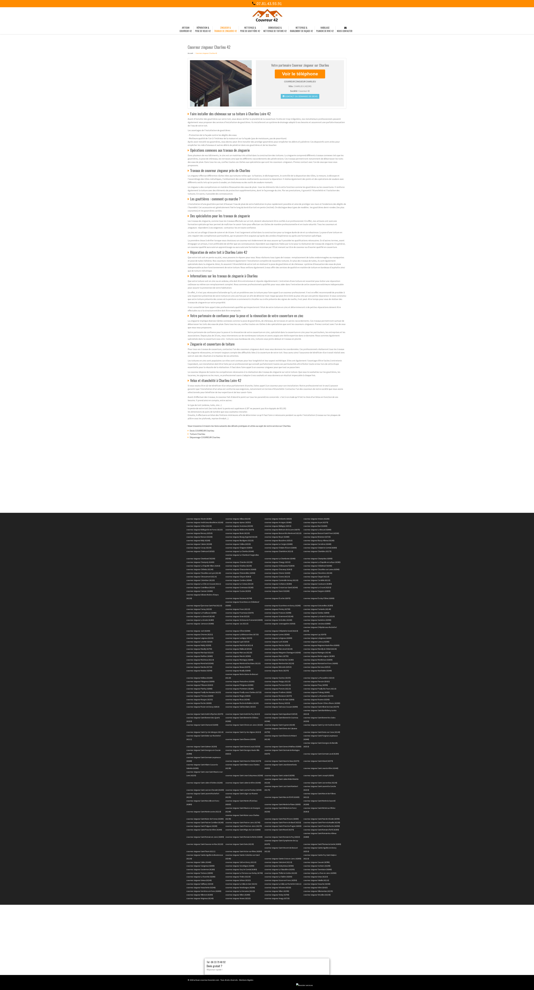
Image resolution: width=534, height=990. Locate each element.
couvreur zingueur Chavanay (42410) (278, 569)
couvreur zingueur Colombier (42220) (200, 580)
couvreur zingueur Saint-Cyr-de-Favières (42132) (321, 725)
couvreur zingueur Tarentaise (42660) (317, 869)
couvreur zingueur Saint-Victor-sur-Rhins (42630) (243, 851)
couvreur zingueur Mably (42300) (198, 645)
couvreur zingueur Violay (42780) (276, 895)
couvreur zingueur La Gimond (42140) (200, 616)
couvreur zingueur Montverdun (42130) (279, 663)
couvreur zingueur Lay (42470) (314, 634)
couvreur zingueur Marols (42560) (238, 656)
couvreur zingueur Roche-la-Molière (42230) (242, 703)
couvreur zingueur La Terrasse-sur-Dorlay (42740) (244, 873)
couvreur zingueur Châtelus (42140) (199, 569)
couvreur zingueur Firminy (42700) (277, 609)
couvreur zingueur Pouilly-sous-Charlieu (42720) (243, 692)
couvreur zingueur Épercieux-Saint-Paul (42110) (204, 605)
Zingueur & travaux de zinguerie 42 (225, 29)
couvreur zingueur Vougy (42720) (277, 898)
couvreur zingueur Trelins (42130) (238, 876)
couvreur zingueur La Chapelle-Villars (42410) (203, 566)
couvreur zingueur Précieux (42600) (199, 696)
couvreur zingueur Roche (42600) (199, 703)
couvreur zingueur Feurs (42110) (237, 609)
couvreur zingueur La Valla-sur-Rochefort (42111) (282, 884)
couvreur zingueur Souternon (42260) (200, 869)
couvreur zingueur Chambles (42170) (317, 551)
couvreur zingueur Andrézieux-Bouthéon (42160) (204, 522)
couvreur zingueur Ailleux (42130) (237, 519)
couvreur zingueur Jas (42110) (236, 623)
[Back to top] (526, 982)
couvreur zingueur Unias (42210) (315, 876)
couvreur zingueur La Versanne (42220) (240, 891)
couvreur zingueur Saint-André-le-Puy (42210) (242, 714)
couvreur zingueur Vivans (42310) (237, 898)
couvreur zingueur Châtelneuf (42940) (317, 566)
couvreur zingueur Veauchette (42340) (200, 887)
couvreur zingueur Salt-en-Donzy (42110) (240, 862)
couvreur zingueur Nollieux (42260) (199, 678)
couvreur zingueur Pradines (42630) (277, 692)
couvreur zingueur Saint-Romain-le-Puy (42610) (282, 837)
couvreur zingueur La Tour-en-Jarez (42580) (319, 873)
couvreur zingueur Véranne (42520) (277, 887)
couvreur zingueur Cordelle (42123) (316, 580)
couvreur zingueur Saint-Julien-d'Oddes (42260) (204, 782)
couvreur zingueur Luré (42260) (276, 641)
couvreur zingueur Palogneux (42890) (200, 681)
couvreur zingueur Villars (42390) (276, 891)
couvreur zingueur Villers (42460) (237, 895)
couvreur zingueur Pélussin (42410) (199, 685)
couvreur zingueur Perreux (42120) (277, 685)
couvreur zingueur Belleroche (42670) (239, 529)
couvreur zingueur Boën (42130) (237, 533)
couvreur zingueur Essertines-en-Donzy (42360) (282, 605)
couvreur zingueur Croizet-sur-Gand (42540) (281, 587)
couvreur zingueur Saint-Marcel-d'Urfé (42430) (281, 797)
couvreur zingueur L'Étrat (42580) (237, 631)
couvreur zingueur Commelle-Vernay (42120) (281, 580)
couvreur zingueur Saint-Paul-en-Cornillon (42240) (204, 822)
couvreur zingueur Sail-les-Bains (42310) (240, 707)
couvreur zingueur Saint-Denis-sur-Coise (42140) (321, 732)
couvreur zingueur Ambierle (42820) (278, 519)
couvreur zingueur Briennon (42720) (316, 537)
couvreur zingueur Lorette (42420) (199, 641)
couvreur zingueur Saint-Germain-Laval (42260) (321, 754)
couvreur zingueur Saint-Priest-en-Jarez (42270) (243, 826)
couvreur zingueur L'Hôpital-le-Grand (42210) (281, 631)
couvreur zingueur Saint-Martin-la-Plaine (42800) (282, 804)
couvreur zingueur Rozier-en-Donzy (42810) (202, 707)
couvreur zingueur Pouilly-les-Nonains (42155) (203, 692)
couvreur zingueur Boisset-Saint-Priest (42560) (321, 533)
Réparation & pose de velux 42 (203, 29)
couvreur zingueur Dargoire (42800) (316, 591)
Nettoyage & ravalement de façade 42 (301, 29)
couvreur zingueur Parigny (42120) (277, 681)
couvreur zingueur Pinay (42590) (315, 685)
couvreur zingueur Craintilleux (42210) (200, 587)
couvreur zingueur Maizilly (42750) (199, 649)
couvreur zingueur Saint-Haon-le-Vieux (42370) (281, 761)
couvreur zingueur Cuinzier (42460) (199, 591)
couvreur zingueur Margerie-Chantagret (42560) (282, 652)
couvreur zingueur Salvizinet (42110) (278, 862)
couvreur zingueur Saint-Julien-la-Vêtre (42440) (243, 782)
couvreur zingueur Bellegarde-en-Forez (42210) (204, 529)
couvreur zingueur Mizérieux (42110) (200, 660)
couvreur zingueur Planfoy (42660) (199, 688)
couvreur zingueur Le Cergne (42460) (278, 544)
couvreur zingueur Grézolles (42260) (278, 620)
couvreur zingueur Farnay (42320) (199, 609)
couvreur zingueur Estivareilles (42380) (318, 605)
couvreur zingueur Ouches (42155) (277, 678)
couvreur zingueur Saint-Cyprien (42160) (279, 725)
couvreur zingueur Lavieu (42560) (277, 634)
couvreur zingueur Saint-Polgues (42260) (201, 826)
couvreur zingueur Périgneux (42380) (239, 685)
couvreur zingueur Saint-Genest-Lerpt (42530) (242, 746)
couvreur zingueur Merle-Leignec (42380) (319, 656)
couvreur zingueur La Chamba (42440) (239, 551)
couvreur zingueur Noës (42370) (276, 670)
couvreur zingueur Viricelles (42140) (316, 895)
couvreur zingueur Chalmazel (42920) (200, 551)
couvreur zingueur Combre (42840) (238, 580)
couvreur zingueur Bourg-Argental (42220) (241, 537)
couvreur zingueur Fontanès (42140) (317, 609)
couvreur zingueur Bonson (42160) (199, 537)
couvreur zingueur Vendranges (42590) (240, 887)
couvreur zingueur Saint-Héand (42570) (318, 761)
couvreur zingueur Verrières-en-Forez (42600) (203, 891)
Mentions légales (246, 980)
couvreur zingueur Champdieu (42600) (317, 558)
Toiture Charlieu (197, 434)
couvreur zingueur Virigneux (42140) (199, 898)
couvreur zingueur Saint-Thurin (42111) (200, 851)
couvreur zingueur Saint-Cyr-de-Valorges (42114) (204, 732)
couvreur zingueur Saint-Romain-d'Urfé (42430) (321, 829)
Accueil (190, 53)
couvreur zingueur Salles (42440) (198, 862)
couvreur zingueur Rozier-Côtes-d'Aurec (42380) (321, 703)
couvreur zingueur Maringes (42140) (317, 652)
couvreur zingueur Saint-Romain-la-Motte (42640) (244, 837)
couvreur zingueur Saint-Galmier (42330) (201, 746)
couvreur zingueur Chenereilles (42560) (240, 573)
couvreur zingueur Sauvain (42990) (316, 862)
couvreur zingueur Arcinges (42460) (277, 522)
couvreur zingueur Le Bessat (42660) (317, 529)
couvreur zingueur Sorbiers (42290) (316, 866)
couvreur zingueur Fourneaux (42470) (239, 613)
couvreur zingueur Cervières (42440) (317, 544)
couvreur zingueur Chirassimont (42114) (201, 576)
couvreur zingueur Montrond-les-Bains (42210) (242, 663)
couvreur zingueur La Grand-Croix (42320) (319, 616)
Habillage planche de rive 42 (325, 29)
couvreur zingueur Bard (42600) (315, 526)
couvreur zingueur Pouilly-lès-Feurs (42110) (319, 688)
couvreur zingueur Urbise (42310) (238, 880)
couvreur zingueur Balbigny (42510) (277, 526)
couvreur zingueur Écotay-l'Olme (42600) (318, 598)
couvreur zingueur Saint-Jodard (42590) (279, 775)
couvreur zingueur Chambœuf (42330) (200, 558)
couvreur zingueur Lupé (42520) (237, 641)
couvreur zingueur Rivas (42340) (237, 699)
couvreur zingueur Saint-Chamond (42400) (202, 725)
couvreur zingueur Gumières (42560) (317, 620)
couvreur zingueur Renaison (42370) (278, 696)
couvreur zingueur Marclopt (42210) (199, 652)
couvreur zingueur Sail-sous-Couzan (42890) (281, 707)
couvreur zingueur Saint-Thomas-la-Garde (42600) (322, 844)
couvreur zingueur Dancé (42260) (277, 591)
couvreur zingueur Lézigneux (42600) (317, 638)
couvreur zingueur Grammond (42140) (278, 616)
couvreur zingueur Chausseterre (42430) (240, 569)
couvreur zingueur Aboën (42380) (199, 519)
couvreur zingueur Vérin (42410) (315, 887)
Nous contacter (344, 31)
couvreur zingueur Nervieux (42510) (316, 667)
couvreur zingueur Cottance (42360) (278, 584)
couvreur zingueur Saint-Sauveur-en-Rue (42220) (204, 844)
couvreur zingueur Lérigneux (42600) (278, 638)
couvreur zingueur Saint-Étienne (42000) (240, 739)
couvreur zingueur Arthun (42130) (199, 526)
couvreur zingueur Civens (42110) (277, 576)
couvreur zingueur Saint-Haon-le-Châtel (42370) (243, 761)
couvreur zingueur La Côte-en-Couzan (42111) (203, 584)
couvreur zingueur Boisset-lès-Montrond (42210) (282, 533)
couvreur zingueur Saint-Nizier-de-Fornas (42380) (204, 819)
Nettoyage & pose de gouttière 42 (250, 29)
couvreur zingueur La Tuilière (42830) (278, 876)
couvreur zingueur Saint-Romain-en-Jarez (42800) (205, 837)
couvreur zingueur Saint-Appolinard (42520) (280, 714)
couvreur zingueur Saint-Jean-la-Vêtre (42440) (320, 768)
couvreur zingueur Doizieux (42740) (238, 598)
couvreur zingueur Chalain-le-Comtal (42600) (320, 547)
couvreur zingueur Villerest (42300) (199, 895)
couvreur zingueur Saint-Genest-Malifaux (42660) (282, 746)
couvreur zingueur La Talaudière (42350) (279, 869)
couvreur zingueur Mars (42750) (276, 656)
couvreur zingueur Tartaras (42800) (199, 873)
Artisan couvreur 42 (186, 29)
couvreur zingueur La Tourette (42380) (200, 876)
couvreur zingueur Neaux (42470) (237, 667)
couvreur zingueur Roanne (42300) (316, 699)
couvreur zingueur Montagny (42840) (239, 660)
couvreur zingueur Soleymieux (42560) (279, 866)
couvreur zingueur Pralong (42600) (316, 692)
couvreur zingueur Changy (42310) (277, 562)
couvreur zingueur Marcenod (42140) (278, 649)
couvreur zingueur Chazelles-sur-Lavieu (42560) (321, 569)
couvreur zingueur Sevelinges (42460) (239, 866)
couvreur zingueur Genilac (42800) (316, 613)
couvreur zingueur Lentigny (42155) (238, 638)
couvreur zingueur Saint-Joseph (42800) (318, 775)
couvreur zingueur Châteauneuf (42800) (279, 566)
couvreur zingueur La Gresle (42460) (200, 620)
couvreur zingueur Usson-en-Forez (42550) (280, 880)
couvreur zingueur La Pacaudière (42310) (318, 678)
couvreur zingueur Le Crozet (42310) (317, 587)
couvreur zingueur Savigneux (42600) (200, 866)
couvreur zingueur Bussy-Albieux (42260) (318, 540)
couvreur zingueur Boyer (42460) (276, 537)
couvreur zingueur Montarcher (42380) (279, 660)
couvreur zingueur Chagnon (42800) (238, 547)
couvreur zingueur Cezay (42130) (198, 547)
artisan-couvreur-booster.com (206, 980)
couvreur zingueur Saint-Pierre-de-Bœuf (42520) (282, 822)
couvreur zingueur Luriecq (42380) (316, 641)
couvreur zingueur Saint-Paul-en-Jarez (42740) (242, 822)
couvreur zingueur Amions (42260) (316, 519)
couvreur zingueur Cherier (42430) (277, 573)
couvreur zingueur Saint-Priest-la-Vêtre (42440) (204, 829)
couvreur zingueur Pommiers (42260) (239, 688)
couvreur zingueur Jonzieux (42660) (316, 623)
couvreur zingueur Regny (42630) (238, 696)
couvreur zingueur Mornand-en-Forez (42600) (320, 663)
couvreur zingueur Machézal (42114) (239, 645)
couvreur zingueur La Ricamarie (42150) (318, 696)
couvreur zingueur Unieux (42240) (199, 880)
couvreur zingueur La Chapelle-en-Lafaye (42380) (321, 562)
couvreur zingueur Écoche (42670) (277, 598)
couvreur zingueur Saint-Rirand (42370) (279, 829)
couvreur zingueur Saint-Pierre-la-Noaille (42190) (321, 822)
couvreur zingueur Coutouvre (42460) (317, 584)
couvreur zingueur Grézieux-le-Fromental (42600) (244, 620)
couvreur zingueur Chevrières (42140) (317, 573)
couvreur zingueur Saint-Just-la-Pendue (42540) (243, 790)
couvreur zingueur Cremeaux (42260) (239, 587)
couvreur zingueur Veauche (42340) (316, 884)
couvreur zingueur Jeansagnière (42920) (279, 623)
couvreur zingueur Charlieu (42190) (238, 566)
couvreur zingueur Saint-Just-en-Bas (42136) (320, 782)
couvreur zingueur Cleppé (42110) (316, 576)
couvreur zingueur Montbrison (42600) (317, 660)
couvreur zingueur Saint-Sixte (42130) (239, 844)
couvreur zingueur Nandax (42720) (199, 667)
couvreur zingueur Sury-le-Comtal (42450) (241, 869)
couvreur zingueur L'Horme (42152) (199, 634)
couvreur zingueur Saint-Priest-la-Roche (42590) (321, 826)
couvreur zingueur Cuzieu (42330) (238, 591)
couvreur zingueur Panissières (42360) (239, 681)
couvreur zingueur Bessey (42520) (199, 533)
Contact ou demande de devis (301, 96)
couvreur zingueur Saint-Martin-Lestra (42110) (203, 811)
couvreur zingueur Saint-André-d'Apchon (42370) (204, 714)
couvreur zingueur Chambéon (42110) (278, 551)
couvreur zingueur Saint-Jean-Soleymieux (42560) (244, 775)
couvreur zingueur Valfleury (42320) (199, 884)
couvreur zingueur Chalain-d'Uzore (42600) (280, 547)
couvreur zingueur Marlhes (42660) (199, 656)
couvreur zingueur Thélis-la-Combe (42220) (280, 873)
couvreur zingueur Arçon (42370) (315, 522)
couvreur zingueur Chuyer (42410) (238, 576)
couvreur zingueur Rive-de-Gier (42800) (279, 699)
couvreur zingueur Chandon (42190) (238, 562)
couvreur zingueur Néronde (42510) (277, 667)
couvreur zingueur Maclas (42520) (277, 645)
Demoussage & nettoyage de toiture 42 (275, 29)
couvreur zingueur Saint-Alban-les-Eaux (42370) (321, 707)
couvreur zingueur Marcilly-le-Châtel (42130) (320, 649)
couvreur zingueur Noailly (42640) (238, 670)
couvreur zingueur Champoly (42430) (200, 562)
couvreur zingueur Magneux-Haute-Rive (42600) (321, 645)
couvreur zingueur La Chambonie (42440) (279, 558)
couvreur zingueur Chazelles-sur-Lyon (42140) (203, 573)
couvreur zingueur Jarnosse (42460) (200, 623)
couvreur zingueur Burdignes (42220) (239, 540)
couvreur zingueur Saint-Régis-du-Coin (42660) (243, 829)
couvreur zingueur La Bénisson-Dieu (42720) (242, 634)
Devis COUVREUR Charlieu (202, 430)
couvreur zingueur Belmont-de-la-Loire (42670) (282, 529)
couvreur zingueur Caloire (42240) (199, 544)
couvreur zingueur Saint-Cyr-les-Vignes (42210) (243, 732)
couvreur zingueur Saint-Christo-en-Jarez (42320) (244, 725)
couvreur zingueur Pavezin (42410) (316, 681)
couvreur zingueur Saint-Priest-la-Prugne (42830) (282, 826)
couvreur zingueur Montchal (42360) (199, 663)
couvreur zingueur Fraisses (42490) (277, 613)
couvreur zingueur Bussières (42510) (278, 540)
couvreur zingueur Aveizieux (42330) (239, 526)
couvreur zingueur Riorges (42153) (199, 699)
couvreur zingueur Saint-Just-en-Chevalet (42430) (205, 790)
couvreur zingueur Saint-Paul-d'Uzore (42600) (281, 819)
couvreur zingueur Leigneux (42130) (199, 638)
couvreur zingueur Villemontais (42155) (318, 891)
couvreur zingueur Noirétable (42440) (317, 670)
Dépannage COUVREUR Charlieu (205, 437)
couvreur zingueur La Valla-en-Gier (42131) (241, 884)
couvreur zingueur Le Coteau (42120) (239, 584)
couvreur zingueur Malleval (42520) (238, 649)
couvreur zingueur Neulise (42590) (199, 670)
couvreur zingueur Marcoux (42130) (238, 652)
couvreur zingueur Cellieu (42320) (238, 544)
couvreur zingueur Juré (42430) (198, 631)
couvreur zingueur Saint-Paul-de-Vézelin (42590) (321, 819)
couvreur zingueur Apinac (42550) (238, 522)
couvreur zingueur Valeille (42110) (316, 880)
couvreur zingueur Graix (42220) (237, 616)
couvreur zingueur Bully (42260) (198, 540)
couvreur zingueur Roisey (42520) (277, 703)
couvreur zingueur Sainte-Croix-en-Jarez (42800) (282, 858)
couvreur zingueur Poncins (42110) (277, 688)
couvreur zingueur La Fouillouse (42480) (201, 613)
